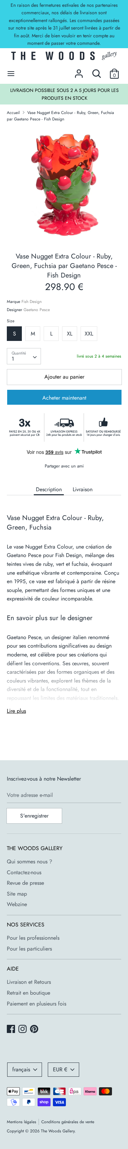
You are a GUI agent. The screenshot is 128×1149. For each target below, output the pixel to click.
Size (10, 321)
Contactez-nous (24, 872)
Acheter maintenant (64, 398)
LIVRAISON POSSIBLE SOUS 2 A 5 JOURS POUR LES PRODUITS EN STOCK (64, 94)
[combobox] (24, 356)
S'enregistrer (34, 816)
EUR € (60, 1069)
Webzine (17, 904)
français (21, 1069)
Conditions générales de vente (67, 1122)
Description (49, 489)
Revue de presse (25, 883)
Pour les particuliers (29, 949)
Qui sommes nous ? (29, 861)
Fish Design (32, 302)
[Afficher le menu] (11, 74)
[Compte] (79, 71)
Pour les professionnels (33, 938)
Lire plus (16, 711)
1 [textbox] (13, 359)
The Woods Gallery (57, 1131)
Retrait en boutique (28, 993)
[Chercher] (96, 71)
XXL (89, 334)
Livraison (83, 489)
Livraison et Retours (29, 982)
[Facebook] (11, 1029)
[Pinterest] (35, 1029)
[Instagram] (23, 1029)
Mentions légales (21, 1122)
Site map (17, 894)
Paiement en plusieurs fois (36, 1004)
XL (69, 334)
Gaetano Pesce (37, 310)
